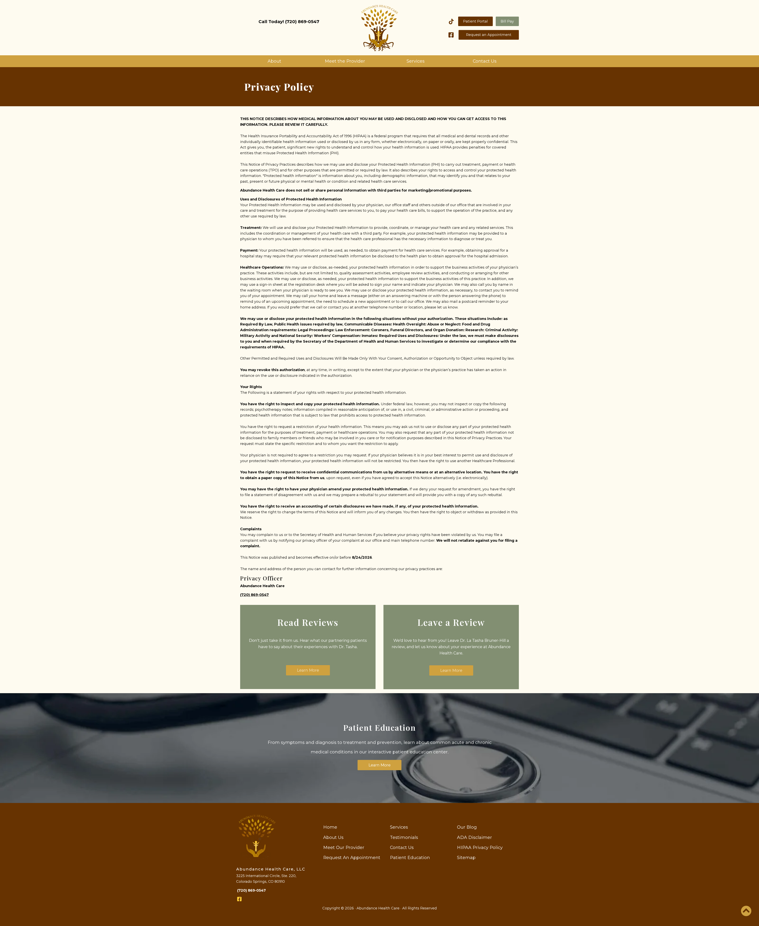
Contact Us (485, 61)
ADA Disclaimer (474, 837)
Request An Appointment (351, 857)
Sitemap (466, 857)
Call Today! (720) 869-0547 (289, 21)
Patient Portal (475, 21)
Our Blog (467, 827)
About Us (333, 837)
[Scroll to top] (746, 914)
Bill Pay (507, 21)
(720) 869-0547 (254, 595)
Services (416, 61)
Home (330, 827)
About (274, 61)
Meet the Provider (345, 61)
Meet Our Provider (343, 847)
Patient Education (410, 857)
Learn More (308, 670)
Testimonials (404, 837)
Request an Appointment (488, 35)
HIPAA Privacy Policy (480, 847)
